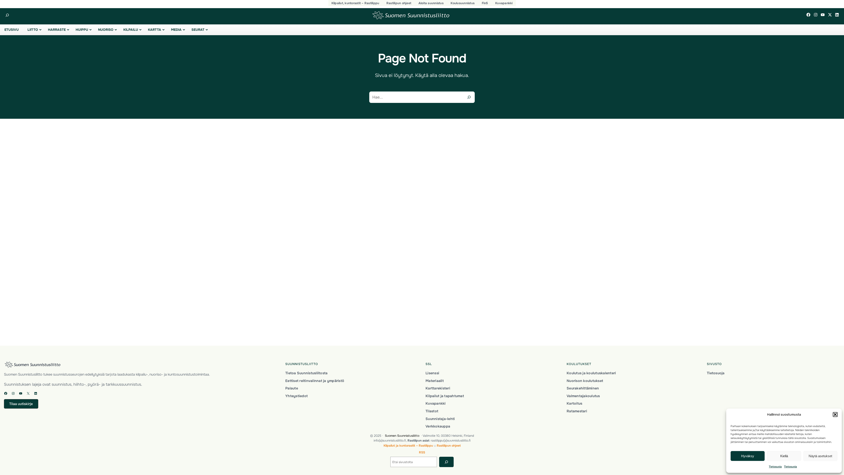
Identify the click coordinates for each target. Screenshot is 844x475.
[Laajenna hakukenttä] (7, 15)
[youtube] (823, 15)
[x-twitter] (830, 15)
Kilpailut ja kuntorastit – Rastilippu (408, 446)
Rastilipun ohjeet (449, 446)
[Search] (469, 97)
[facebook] (808, 15)
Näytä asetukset (820, 456)
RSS (422, 452)
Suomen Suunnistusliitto (402, 436)
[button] (835, 414)
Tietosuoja (775, 466)
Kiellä (784, 456)
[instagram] (816, 15)
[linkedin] (837, 15)
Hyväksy (747, 456)
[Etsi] (446, 462)
